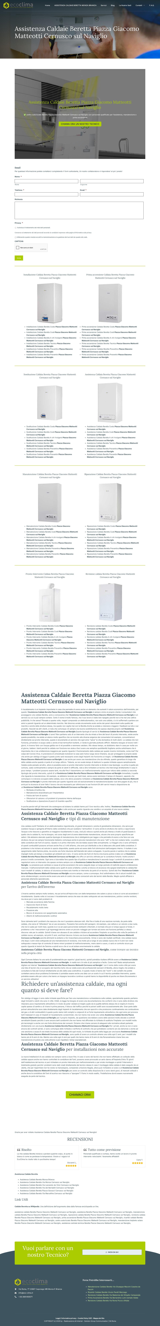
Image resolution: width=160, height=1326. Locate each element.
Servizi (104, 5)
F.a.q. (151, 5)
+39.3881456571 (26, 1297)
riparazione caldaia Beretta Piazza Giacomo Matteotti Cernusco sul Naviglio (99, 1215)
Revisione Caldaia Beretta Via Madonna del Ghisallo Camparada (114, 1295)
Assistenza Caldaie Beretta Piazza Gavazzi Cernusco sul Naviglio (46, 1190)
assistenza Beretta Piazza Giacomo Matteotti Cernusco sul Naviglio (104, 1212)
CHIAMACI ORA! (80, 1094)
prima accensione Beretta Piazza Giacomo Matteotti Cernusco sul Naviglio (92, 1217)
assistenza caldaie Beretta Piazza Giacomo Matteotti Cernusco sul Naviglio (45, 1212)
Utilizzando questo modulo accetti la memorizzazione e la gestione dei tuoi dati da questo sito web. (52, 237)
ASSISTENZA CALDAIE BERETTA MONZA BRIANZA (75, 5)
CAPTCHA (19, 241)
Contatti (139, 5)
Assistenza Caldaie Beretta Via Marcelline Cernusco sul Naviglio (46, 1193)
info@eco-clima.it (26, 1293)
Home (47, 5)
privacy (89, 232)
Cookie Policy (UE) (85, 1318)
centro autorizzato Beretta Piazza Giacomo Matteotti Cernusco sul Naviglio (86, 1220)
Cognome (83, 184)
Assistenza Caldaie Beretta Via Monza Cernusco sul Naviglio (44, 1182)
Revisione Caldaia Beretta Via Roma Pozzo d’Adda (108, 1300)
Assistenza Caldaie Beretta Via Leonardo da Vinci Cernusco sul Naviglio (49, 1185)
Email (83, 190)
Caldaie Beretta (21, 1206)
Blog (113, 5)
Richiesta (19, 199)
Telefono (19, 190)
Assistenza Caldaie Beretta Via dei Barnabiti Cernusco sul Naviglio (47, 1188)
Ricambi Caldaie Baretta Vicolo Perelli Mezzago (107, 1292)
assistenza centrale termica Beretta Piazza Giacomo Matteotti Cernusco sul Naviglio (96, 1223)
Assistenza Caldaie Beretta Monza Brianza (37, 1179)
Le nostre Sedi (125, 5)
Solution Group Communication (96, 1321)
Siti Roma (112, 1321)
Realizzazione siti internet (73, 1321)
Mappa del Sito (98, 1318)
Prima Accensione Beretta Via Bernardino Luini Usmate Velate (113, 1298)
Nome (18, 177)
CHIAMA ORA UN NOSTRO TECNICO (80, 124)
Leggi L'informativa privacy (66, 1318)
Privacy (19, 223)
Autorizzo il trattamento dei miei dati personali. (33, 227)
